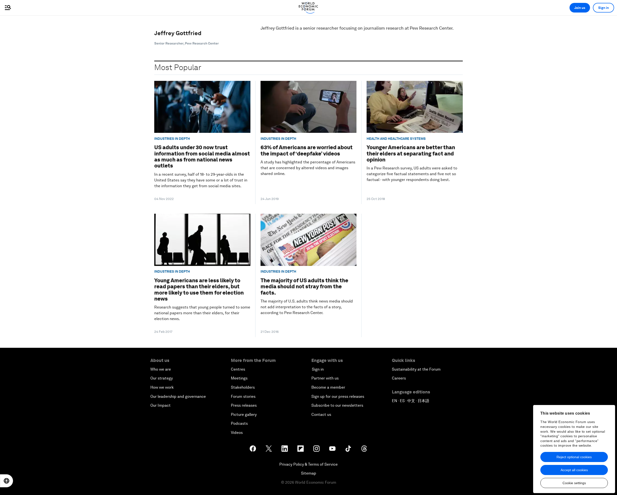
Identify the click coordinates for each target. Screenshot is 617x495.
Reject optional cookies (574, 457)
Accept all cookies (574, 470)
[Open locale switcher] (6, 481)
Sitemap (308, 473)
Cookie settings (574, 483)
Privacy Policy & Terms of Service (308, 464)
